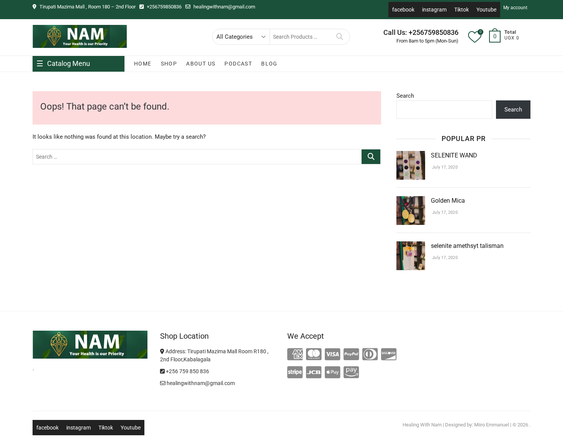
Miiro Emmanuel (491, 425)
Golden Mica (448, 200)
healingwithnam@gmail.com (223, 7)
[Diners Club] (370, 355)
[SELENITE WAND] (410, 155)
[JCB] (314, 373)
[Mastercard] (314, 355)
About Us (200, 64)
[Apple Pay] (332, 373)
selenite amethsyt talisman (467, 245)
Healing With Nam (422, 425)
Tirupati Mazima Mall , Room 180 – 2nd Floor (87, 7)
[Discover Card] (389, 355)
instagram (434, 10)
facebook (403, 10)
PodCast (238, 64)
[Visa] (332, 355)
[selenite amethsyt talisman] (410, 246)
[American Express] (295, 355)
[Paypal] (351, 355)
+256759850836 (164, 7)
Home (143, 64)
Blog (269, 64)
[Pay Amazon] (351, 373)
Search (340, 36)
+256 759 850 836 (187, 371)
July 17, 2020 (444, 167)
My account (515, 7)
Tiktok (461, 10)
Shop (169, 64)
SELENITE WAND (454, 155)
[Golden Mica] (410, 200)
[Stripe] (295, 373)
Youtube (486, 10)
